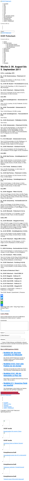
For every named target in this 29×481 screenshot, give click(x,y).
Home (5, 41)
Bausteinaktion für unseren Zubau (12, 431)
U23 (5, 6)
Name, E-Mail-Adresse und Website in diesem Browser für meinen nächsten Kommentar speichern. (14, 343)
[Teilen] (14, 305)
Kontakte (6, 3)
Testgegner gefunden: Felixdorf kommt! (14, 467)
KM (4, 5)
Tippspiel (6, 405)
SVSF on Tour (7, 404)
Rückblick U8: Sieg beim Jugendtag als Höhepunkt (13, 354)
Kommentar (4, 320)
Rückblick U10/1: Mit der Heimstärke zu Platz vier (12, 374)
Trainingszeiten (8, 19)
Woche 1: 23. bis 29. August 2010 (9, 392)
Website (3, 339)
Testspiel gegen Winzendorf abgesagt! (14, 479)
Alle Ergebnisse (8, 17)
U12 (5, 10)
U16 (5, 7)
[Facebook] (14, 295)
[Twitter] (14, 298)
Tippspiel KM (7, 18)
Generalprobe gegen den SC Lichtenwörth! (15, 455)
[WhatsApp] (14, 302)
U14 (5, 9)
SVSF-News (7, 48)
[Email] (14, 300)
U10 (5, 13)
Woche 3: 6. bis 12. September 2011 (10, 393)
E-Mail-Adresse (5, 335)
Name (3, 332)
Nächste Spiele (8, 43)
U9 (4, 14)
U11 (5, 11)
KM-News (6, 49)
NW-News (6, 51)
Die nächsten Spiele (9, 15)
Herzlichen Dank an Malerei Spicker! (13, 443)
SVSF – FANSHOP (9, 21)
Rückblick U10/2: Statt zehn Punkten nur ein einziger (14, 365)
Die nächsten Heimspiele (13, 45)
